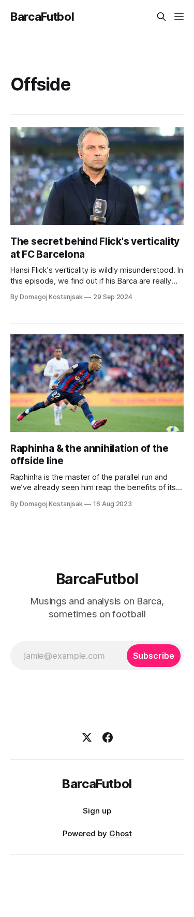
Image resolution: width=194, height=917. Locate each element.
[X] (87, 737)
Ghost (120, 833)
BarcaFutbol (42, 16)
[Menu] (179, 16)
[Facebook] (107, 737)
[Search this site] (161, 16)
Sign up (97, 811)
